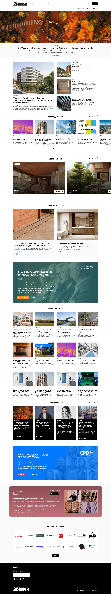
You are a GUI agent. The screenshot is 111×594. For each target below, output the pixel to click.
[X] (17, 579)
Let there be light (76, 82)
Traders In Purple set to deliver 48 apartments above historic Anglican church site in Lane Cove (32, 100)
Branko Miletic (56, 55)
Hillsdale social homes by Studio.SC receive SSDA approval (83, 65)
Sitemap (96, 590)
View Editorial (92, 116)
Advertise (95, 8)
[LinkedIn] (20, 579)
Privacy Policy (91, 590)
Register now (54, 493)
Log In (88, 3)
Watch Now (21, 474)
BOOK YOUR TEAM (23, 297)
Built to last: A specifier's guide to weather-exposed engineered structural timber (83, 100)
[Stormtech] (16, 254)
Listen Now (18, 436)
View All (55, 555)
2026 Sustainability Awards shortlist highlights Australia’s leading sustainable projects (55, 48)
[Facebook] (14, 579)
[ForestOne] (60, 252)
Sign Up (94, 3)
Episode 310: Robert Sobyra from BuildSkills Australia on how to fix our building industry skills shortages (44, 424)
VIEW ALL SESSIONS (32, 474)
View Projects (92, 158)
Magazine (77, 8)
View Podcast (92, 402)
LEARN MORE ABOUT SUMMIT (38, 297)
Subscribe (87, 8)
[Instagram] (23, 579)
